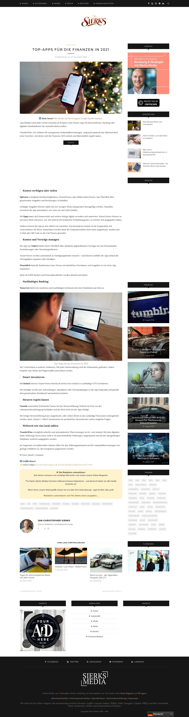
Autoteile (145, 489)
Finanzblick (45, 504)
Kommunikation (160, 502)
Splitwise (85, 504)
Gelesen (150, 498)
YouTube (132, 533)
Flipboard (71, 464)
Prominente (134, 516)
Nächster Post (112, 591)
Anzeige (153, 484)
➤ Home (24, 3)
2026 (130, 484)
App (28, 504)
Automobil (133, 489)
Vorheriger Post (31, 591)
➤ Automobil (40, 3)
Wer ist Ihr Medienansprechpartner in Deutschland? (155, 152)
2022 (144, 480)
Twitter (89, 464)
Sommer (132, 524)
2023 (150, 480)
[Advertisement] (71, 165)
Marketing (160, 507)
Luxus (150, 507)
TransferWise (27, 508)
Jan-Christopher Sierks (54, 520)
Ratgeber (133, 520)
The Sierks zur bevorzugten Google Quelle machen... (78, 118)
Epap (35, 504)
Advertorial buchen (59, 698)
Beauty (156, 489)
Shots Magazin (126, 693)
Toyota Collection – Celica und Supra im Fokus (148, 350)
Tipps (153, 524)
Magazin (71, 45)
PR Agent (142, 693)
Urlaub (132, 529)
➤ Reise (69, 3)
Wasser (141, 529)
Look (142, 507)
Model (149, 511)
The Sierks (143, 524)
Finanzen (56, 504)
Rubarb (75, 504)
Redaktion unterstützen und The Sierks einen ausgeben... (71, 495)
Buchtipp (132, 493)
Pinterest (81, 464)
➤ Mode (56, 3)
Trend (161, 524)
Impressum (133, 698)
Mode (140, 511)
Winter (163, 529)
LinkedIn (61, 464)
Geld (142, 498)
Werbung (152, 529)
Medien (132, 511)
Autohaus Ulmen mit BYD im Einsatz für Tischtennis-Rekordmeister (148, 420)
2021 (137, 480)
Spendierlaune (98, 698)
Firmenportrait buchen (80, 698)
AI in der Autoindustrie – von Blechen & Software (149, 457)
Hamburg (161, 498)
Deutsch (157, 714)
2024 (157, 480)
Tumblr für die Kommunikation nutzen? (148, 315)
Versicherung (42, 508)
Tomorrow (107, 504)
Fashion (162, 493)
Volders (54, 508)
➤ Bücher (83, 3)
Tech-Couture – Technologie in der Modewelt (148, 386)
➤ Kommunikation (104, 3)
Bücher (143, 493)
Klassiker (146, 502)
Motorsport (160, 511)
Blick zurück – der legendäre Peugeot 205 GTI (103, 576)
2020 (22, 504)
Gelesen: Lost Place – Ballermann (71, 566)
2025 (164, 480)
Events (152, 493)
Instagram (50, 464)
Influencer (133, 502)
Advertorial (141, 484)
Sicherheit (152, 520)
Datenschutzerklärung (116, 698)
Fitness (66, 504)
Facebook (40, 464)
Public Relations (149, 516)
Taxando (95, 504)
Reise (142, 520)
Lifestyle (133, 507)
